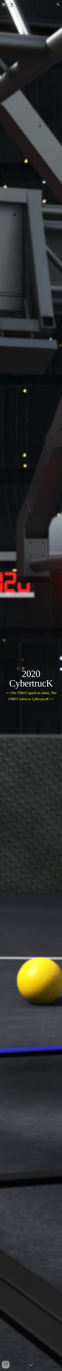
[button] (4, 4)
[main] (31, 685)
